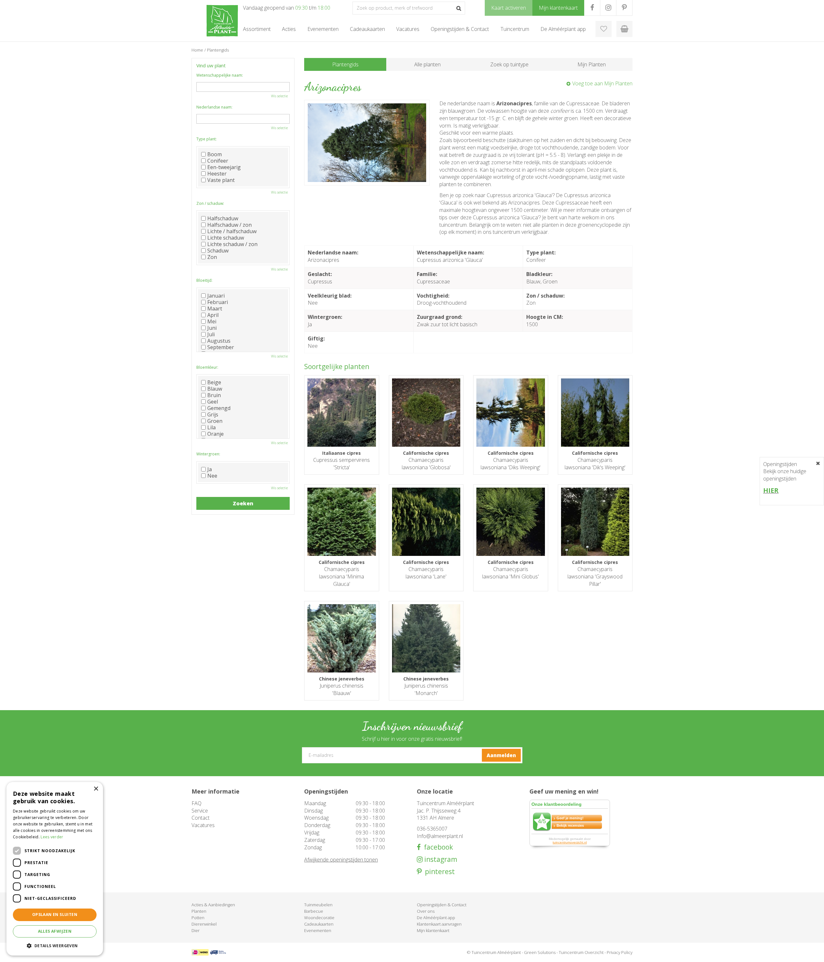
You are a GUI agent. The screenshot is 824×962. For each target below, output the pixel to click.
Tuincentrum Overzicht (581, 952)
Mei (211, 321)
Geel (212, 401)
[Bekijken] (624, 29)
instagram (440, 859)
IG (608, 7)
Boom (214, 154)
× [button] (95, 788)
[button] (55, 945)
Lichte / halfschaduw (232, 231)
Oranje (215, 434)
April (213, 315)
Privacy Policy (619, 952)
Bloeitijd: (204, 280)
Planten (199, 911)
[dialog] (54, 869)
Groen (214, 421)
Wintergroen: (208, 454)
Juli (211, 334)
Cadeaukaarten (318, 924)
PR (624, 7)
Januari (216, 295)
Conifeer (217, 160)
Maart (214, 308)
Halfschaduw (222, 218)
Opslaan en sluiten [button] (54, 914)
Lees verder (52, 837)
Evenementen (317, 930)
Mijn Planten (591, 64)
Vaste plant (221, 180)
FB (592, 7)
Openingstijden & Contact (441, 904)
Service (200, 810)
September (220, 347)
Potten (198, 917)
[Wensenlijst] (603, 29)
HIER (771, 490)
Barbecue (313, 911)
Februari (217, 302)
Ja (209, 469)
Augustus (218, 340)
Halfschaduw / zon (229, 225)
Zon (212, 257)
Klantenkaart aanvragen (439, 924)
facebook (437, 847)
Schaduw (218, 250)
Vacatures (203, 825)
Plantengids (345, 64)
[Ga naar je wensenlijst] (603, 29)
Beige (214, 382)
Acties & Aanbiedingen (213, 904)
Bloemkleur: (207, 367)
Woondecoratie (319, 917)
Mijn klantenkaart (433, 930)
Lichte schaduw (225, 237)
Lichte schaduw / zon (232, 244)
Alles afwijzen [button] (55, 931)
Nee (212, 475)
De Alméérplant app (436, 917)
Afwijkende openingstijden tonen (341, 859)
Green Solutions (540, 952)
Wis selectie (279, 96)
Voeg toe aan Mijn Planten (602, 83)
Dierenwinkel (204, 924)
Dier (196, 930)
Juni (212, 328)
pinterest (438, 871)
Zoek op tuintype (509, 64)
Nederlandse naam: (214, 107)
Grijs (212, 414)
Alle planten (427, 64)
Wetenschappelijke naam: (219, 75)
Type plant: (206, 139)
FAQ (196, 803)
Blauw (214, 388)
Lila (211, 427)
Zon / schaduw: (210, 203)
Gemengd (218, 408)
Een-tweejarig (224, 167)
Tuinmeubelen (318, 904)
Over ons (426, 911)
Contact (201, 817)
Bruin (214, 395)
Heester (217, 173)
